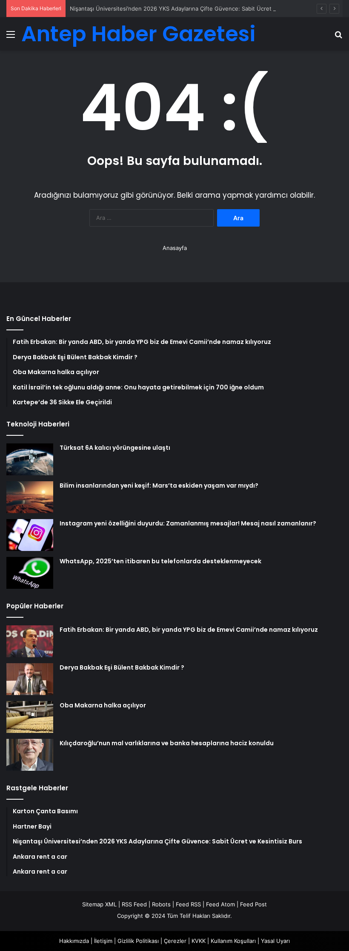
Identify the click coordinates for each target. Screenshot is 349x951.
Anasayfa (175, 247)
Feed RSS (188, 904)
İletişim (103, 940)
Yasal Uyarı (275, 940)
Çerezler (175, 940)
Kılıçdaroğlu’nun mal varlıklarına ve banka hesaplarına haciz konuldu (167, 743)
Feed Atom (220, 904)
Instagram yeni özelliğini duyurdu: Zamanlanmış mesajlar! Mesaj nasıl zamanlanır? (188, 523)
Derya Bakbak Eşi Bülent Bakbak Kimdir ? (122, 667)
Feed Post (253, 904)
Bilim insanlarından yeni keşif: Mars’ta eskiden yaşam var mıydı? (159, 485)
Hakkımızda (74, 940)
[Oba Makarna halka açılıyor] (29, 717)
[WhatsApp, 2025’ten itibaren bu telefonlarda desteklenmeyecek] (29, 573)
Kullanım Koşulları (233, 940)
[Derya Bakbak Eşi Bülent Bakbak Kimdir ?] (29, 679)
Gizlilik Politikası (138, 940)
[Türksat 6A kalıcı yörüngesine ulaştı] (29, 459)
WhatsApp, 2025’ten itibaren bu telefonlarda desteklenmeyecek (160, 561)
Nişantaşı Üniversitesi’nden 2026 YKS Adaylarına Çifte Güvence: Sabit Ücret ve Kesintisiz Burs (195, 8)
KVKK (199, 940)
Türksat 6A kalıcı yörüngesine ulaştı (115, 447)
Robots (161, 904)
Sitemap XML (99, 904)
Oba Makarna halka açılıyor (103, 705)
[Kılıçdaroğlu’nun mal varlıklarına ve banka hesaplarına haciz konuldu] (29, 755)
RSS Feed (134, 904)
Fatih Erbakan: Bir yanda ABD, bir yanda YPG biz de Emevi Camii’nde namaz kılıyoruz (189, 629)
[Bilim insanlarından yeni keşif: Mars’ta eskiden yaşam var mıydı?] (29, 497)
